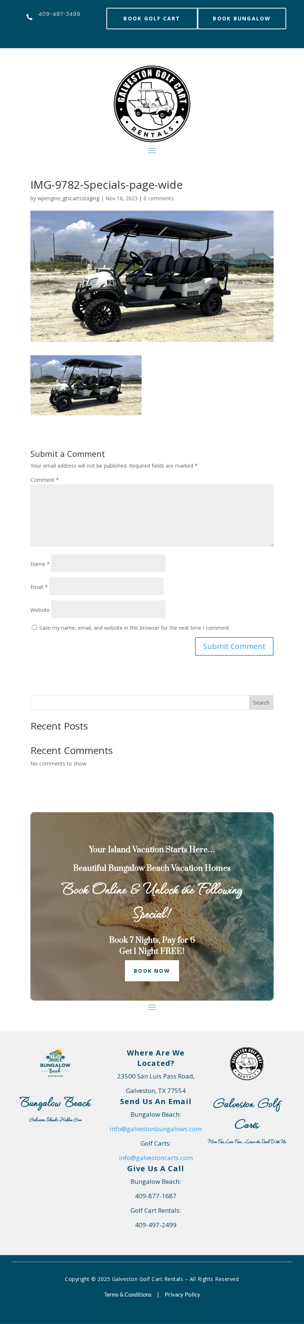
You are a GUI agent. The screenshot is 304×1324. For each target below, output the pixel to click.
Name (40, 563)
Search (261, 702)
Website (40, 609)
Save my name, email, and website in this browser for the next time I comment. (134, 627)
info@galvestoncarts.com (156, 1157)
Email (39, 586)
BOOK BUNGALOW (242, 18)
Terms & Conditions (128, 1294)
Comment (44, 479)
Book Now (152, 970)
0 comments (158, 198)
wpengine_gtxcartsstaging (68, 198)
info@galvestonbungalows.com (156, 1128)
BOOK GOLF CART (151, 18)
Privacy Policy (182, 1294)
